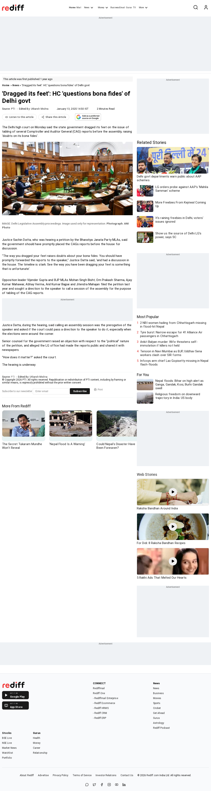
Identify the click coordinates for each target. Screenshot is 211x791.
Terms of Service (82, 775)
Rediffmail (99, 688)
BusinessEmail (117, 7)
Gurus (129, 7)
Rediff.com (153, 775)
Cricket (157, 708)
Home (72, 7)
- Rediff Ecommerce (104, 703)
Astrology (158, 723)
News (86, 7)
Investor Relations (106, 775)
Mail (78, 7)
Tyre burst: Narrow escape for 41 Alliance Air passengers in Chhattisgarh (171, 334)
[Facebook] (101, 785)
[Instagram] (109, 785)
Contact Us (127, 775)
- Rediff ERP (99, 718)
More (141, 7)
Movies (157, 698)
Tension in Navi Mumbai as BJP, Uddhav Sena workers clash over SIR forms (171, 353)
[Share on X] (94, 785)
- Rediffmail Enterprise (105, 698)
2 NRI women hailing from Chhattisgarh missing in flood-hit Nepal (173, 324)
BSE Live (7, 738)
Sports (157, 703)
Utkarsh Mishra (39, 108)
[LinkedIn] (124, 785)
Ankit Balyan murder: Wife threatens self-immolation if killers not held (169, 343)
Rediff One (99, 693)
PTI (13, 108)
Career (36, 747)
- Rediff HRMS (100, 708)
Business (158, 693)
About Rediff (27, 775)
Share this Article (56, 117)
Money (101, 7)
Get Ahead (159, 713)
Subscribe (80, 391)
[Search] (195, 7)
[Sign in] (206, 7)
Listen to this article (21, 117)
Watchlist (7, 752)
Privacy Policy (60, 775)
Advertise (43, 775)
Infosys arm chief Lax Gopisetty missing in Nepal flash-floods (174, 362)
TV (134, 7)
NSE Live (7, 743)
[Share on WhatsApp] (87, 785)
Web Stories (147, 474)
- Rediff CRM (100, 713)
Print (100, 389)
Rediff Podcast (161, 727)
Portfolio (7, 757)
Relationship (40, 752)
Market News (9, 747)
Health (36, 738)
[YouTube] (116, 785)
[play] (173, 492)
